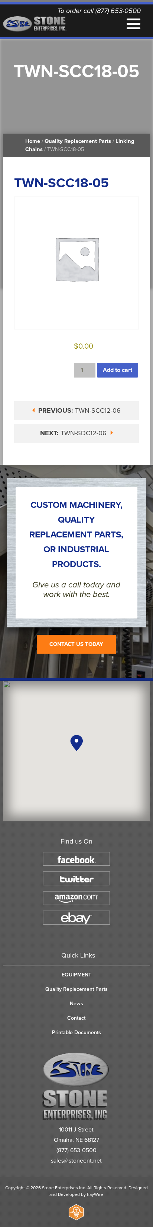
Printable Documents (76, 1032)
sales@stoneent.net (76, 1160)
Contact (76, 1018)
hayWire (95, 1194)
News (76, 1003)
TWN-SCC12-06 (79, 410)
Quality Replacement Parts (78, 141)
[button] (76, 743)
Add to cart (117, 370)
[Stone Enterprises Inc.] (76, 1119)
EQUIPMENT (76, 975)
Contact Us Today (76, 644)
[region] (76, 751)
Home (32, 141)
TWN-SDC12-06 (74, 433)
